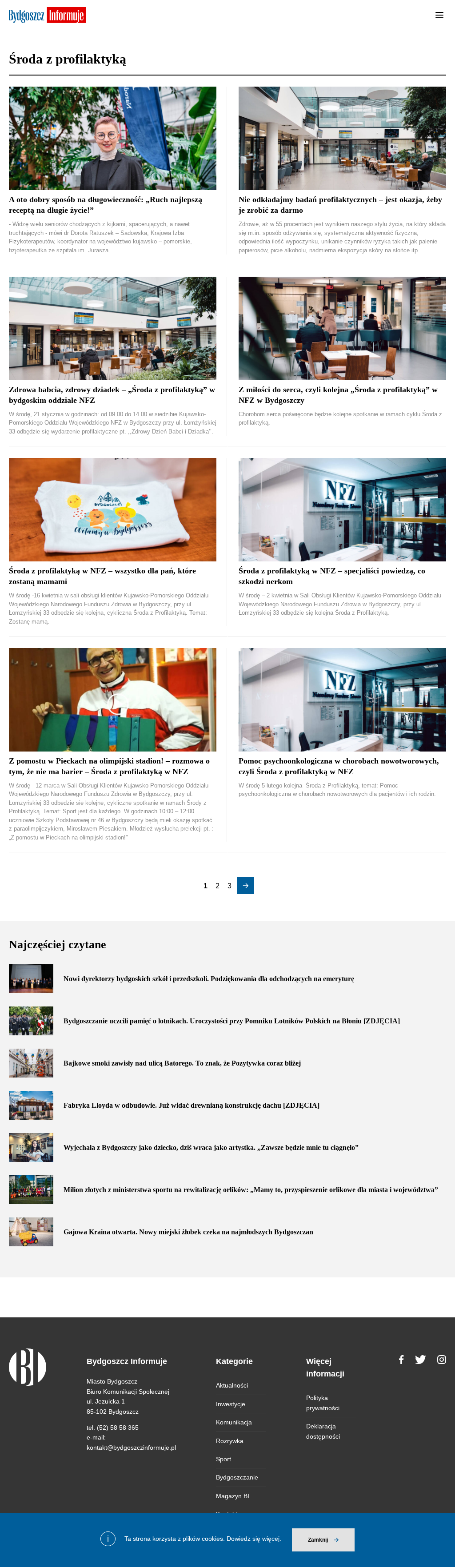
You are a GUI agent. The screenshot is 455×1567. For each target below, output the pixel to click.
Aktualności (232, 1385)
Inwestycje (230, 1404)
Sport (223, 1459)
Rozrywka (229, 1440)
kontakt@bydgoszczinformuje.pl (131, 1447)
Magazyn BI (232, 1495)
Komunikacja (234, 1422)
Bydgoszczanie (237, 1477)
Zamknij (318, 1540)
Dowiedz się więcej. (254, 1538)
